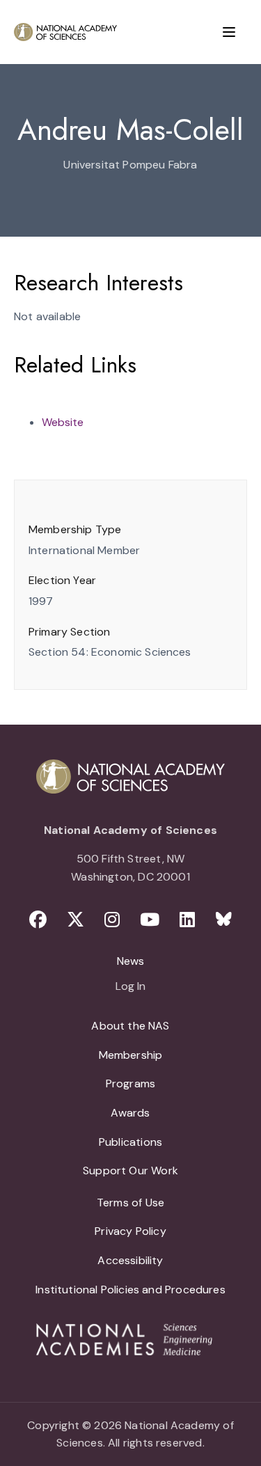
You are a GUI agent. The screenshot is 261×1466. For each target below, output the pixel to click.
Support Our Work (130, 1170)
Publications (130, 1142)
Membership (131, 1055)
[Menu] (229, 32)
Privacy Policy (130, 1231)
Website (63, 422)
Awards (130, 1112)
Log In (130, 987)
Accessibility (130, 1260)
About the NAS (130, 1025)
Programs (130, 1083)
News (131, 961)
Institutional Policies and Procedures (130, 1289)
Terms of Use (130, 1202)
